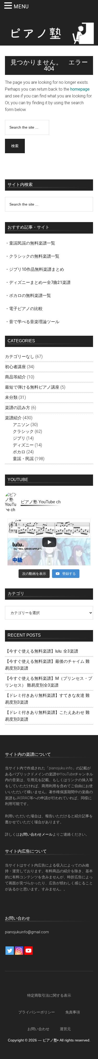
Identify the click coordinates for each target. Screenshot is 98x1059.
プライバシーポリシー (36, 1012)
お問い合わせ (38, 1029)
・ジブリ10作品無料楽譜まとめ (34, 269)
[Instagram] (19, 950)
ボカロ (19, 451)
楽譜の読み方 (17, 407)
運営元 (65, 1029)
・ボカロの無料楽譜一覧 (28, 295)
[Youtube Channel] (28, 950)
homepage (80, 89)
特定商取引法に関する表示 (49, 995)
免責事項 (72, 1012)
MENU (21, 6)
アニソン (21, 424)
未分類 (11, 397)
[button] (9, 6)
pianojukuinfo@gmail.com (27, 932)
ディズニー (23, 445)
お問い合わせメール (36, 834)
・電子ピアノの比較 (24, 308)
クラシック (23, 431)
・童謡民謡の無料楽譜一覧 (30, 243)
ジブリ (19, 438)
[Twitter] (9, 950)
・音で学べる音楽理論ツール (32, 321)
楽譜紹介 (13, 417)
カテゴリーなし (19, 356)
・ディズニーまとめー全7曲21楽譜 (38, 282)
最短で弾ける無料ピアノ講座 (32, 387)
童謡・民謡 (23, 458)
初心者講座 (15, 366)
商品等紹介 (15, 376)
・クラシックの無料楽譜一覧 (32, 256)
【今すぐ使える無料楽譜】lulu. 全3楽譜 (41, 651)
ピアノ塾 (49, 33)
